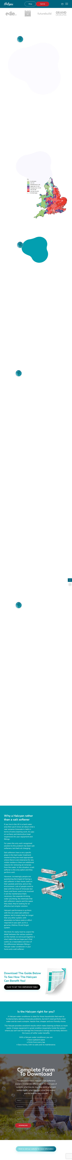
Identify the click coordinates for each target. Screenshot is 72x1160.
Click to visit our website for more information (36, 1149)
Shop (30, 4)
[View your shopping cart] (62, 4)
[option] (11, 14)
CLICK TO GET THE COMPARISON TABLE (22, 987)
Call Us (42, 4)
